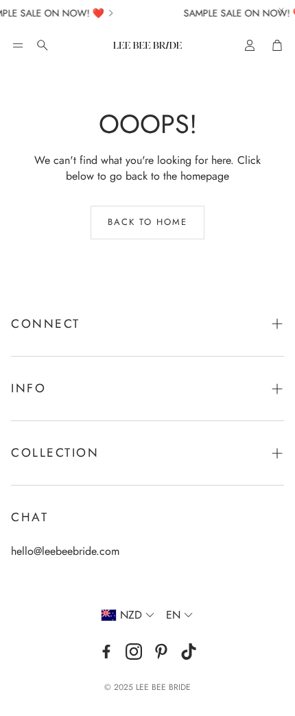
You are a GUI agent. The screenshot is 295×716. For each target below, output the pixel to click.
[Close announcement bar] (281, 10)
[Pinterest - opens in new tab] (161, 651)
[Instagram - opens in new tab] (134, 651)
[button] (18, 45)
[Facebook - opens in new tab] (106, 651)
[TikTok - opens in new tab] (188, 651)
